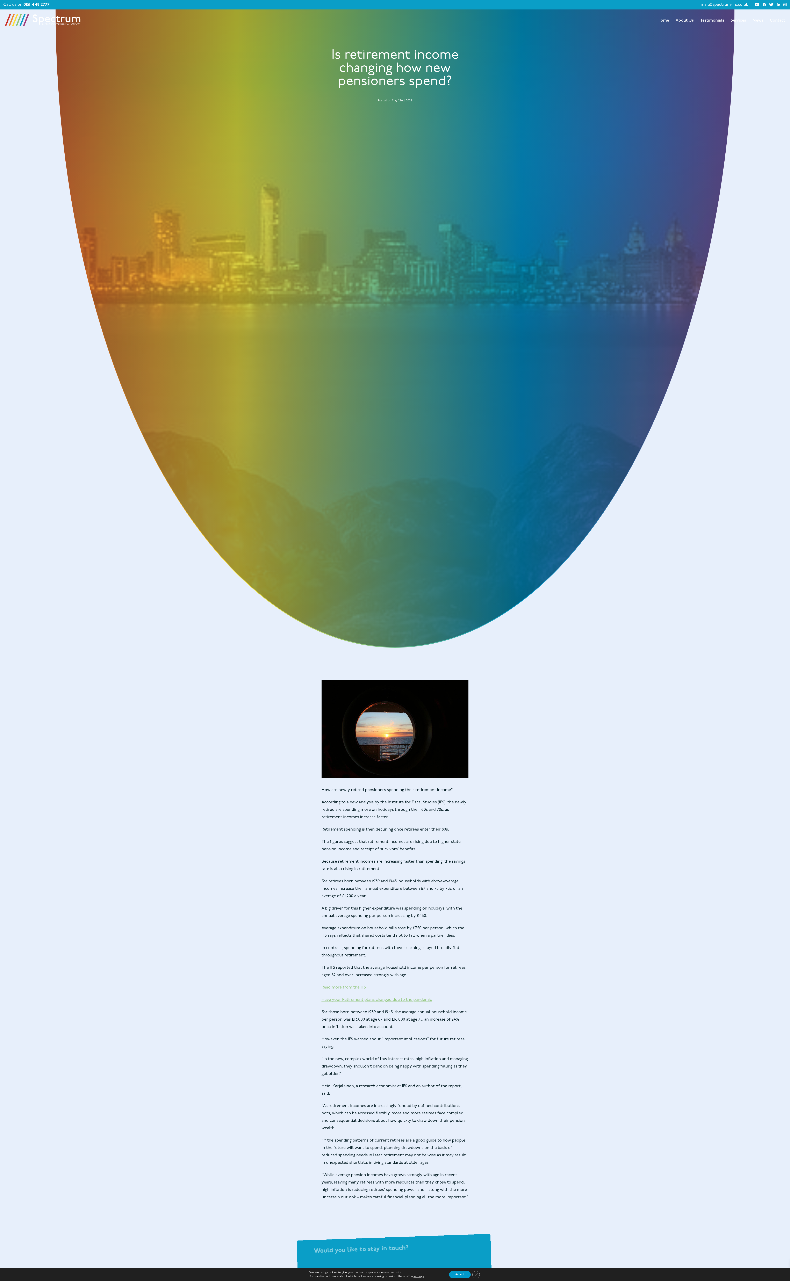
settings (419, 1276)
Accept (460, 1274)
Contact (777, 21)
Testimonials (712, 21)
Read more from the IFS (344, 987)
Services (738, 21)
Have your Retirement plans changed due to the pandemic (377, 1000)
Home (663, 21)
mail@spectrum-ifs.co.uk (724, 5)
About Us (685, 21)
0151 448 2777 (36, 5)
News (758, 21)
